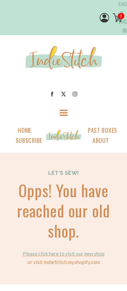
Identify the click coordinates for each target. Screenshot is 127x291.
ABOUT (100, 140)
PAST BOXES (102, 130)
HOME (25, 130)
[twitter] (63, 94)
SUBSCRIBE (29, 140)
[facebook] (52, 94)
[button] (64, 113)
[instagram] (75, 94)
